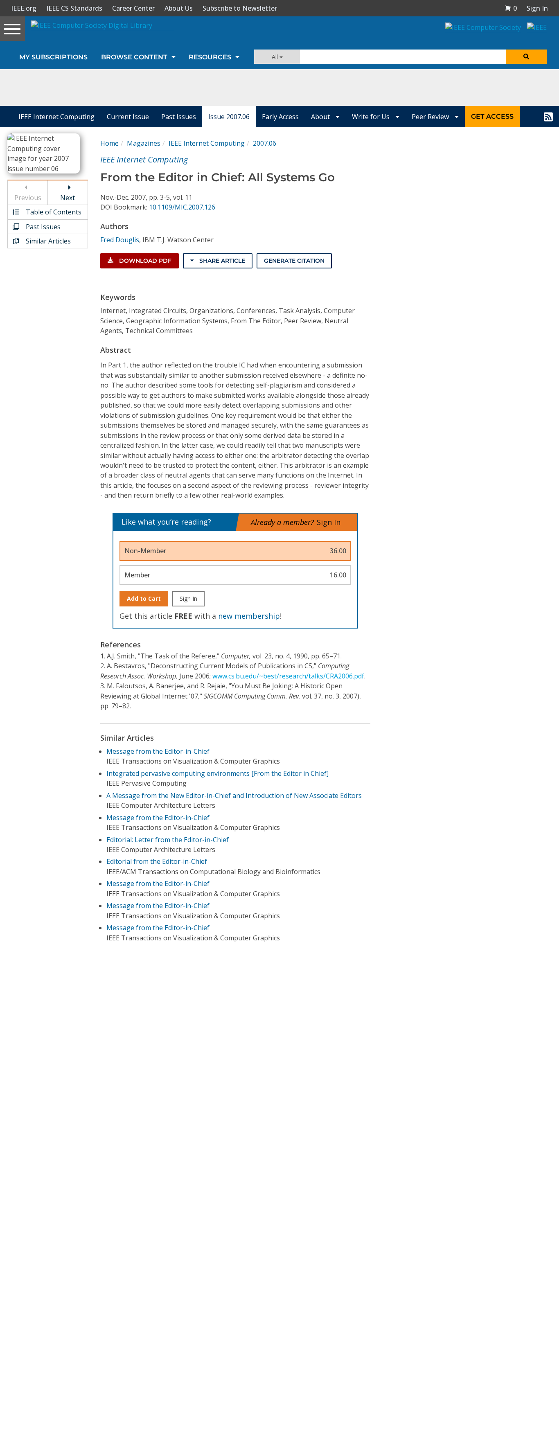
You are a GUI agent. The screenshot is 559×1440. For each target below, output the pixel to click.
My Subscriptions (53, 57)
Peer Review (431, 116)
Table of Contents (52, 211)
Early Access (280, 116)
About (321, 116)
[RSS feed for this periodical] (548, 116)
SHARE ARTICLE (221, 260)
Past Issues (178, 116)
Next (67, 197)
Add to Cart (144, 598)
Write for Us (371, 116)
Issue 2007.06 (229, 116)
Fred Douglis (119, 239)
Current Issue (128, 116)
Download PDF (144, 260)
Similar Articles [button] (47, 241)
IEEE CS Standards (74, 8)
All (276, 57)
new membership (249, 616)
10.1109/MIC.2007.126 (182, 207)
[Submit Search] (526, 57)
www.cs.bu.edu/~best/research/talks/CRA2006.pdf (288, 676)
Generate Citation (294, 260)
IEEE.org (23, 8)
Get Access (492, 116)
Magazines (143, 143)
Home (109, 143)
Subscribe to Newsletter (240, 8)
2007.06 (264, 143)
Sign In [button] (537, 8)
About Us (179, 8)
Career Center (133, 8)
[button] (511, 8)
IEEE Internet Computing (56, 116)
